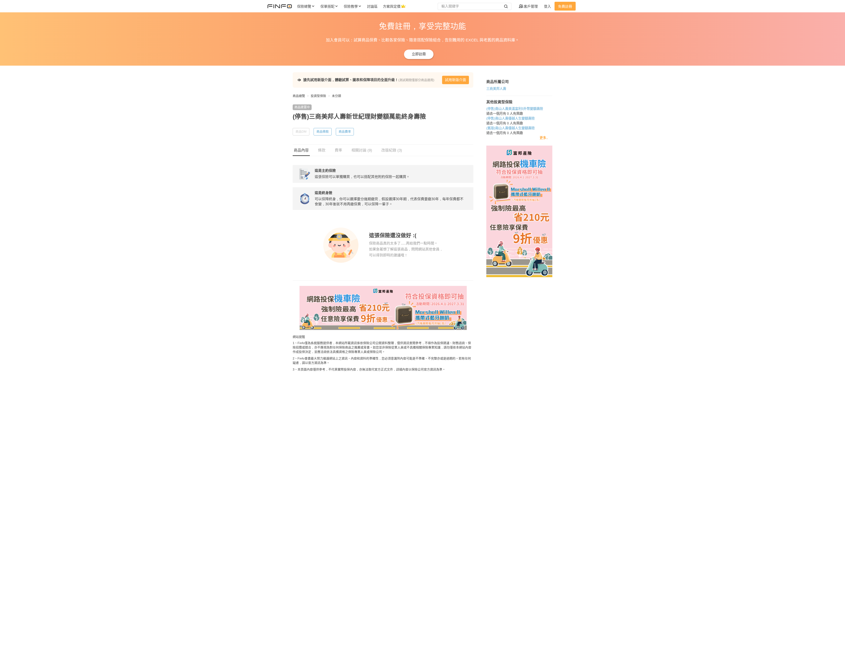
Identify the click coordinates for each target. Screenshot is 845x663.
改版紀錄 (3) (391, 150)
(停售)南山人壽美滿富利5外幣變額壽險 (514, 109)
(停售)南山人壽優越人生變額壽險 (510, 118)
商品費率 (345, 131)
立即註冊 (419, 54)
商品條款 (322, 131)
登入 (547, 6)
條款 (321, 150)
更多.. (544, 138)
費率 (338, 150)
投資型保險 (318, 96)
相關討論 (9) (361, 150)
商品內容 (301, 150)
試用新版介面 (455, 80)
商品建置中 (302, 107)
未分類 (336, 96)
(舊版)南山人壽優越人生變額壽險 (510, 128)
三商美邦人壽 (496, 89)
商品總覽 (299, 96)
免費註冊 (565, 6)
